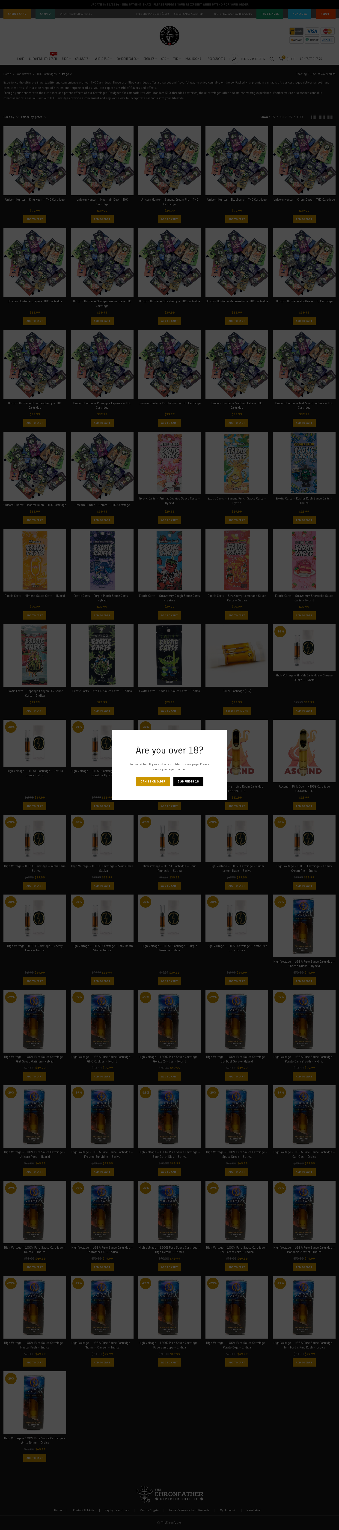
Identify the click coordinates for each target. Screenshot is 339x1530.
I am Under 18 (188, 781)
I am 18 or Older (152, 781)
